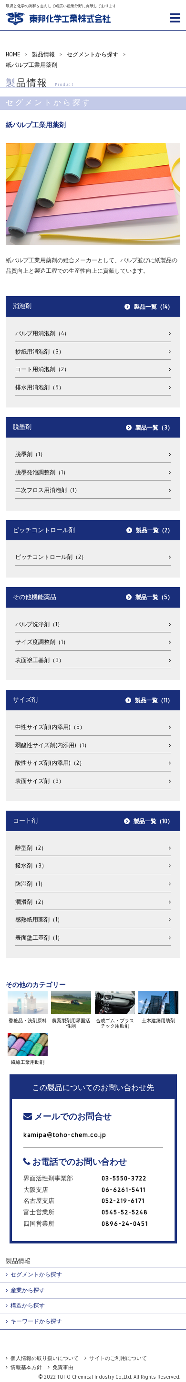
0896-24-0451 (125, 1223)
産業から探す (27, 1290)
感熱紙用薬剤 (36, 919)
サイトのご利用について (118, 1358)
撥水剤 (28, 865)
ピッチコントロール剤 (48, 557)
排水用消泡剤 (37, 387)
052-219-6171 (123, 1200)
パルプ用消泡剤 (39, 333)
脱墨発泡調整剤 (39, 472)
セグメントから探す (36, 1274)
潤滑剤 (28, 902)
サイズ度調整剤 (39, 642)
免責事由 (62, 1367)
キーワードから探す (36, 1321)
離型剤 (28, 848)
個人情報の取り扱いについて (44, 1358)
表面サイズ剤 (37, 781)
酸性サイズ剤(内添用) (47, 763)
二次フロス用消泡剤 (44, 490)
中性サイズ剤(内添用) (47, 727)
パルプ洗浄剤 (36, 624)
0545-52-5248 (125, 1212)
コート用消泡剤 (39, 369)
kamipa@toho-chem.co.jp (64, 1134)
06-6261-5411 (123, 1189)
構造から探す (27, 1305)
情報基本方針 (26, 1367)
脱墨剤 (27, 454)
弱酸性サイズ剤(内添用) (49, 745)
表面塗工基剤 (37, 660)
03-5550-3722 (124, 1178)
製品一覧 (150, 307)
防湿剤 (27, 883)
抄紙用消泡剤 (37, 351)
